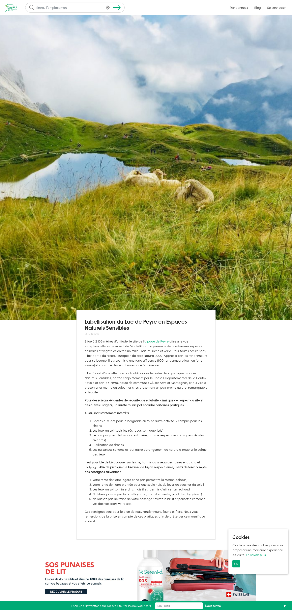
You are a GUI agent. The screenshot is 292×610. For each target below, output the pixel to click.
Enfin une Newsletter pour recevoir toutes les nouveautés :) (111, 606)
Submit (117, 7)
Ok (236, 563)
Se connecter (276, 7)
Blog (257, 7)
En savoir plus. (256, 554)
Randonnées (239, 7)
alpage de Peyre (156, 341)
